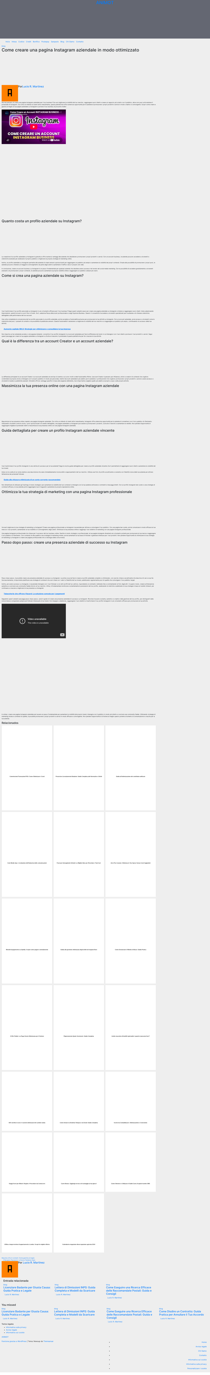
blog (3, 46)
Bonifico (36, 42)
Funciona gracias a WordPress (14, 1341)
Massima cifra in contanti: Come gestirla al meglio (18, 1258)
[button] (206, 42)
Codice (21, 42)
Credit (28, 42)
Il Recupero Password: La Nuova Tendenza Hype (19, 1260)
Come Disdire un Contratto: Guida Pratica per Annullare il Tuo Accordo (181, 1313)
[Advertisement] (105, 21)
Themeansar (48, 1341)
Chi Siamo (70, 42)
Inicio (8, 42)
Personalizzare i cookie (197, 1368)
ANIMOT (5, 1337)
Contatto (80, 42)
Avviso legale (11, 1330)
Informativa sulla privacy (16, 1327)
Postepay (45, 42)
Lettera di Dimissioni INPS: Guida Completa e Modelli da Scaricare (75, 1289)
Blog (62, 42)
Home (204, 1342)
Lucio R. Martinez (33, 86)
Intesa (14, 42)
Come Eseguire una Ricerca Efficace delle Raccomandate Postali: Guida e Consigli (129, 1290)
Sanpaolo (55, 42)
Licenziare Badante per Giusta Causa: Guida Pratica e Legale (27, 1289)
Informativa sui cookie (15, 1332)
